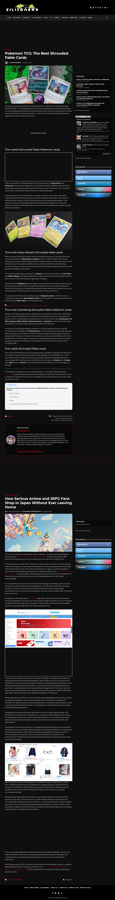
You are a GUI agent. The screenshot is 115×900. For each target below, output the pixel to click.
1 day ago (84, 150)
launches (8, 374)
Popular (88, 116)
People (78, 116)
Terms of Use (74, 887)
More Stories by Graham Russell (30, 452)
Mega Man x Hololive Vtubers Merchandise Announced (91, 131)
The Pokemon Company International (62, 420)
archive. (22, 379)
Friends (11, 400)
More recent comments (82, 158)
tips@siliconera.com (61, 898)
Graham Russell (16, 62)
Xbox (46, 17)
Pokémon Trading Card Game (64, 418)
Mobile (56, 17)
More (90, 17)
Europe (54, 416)
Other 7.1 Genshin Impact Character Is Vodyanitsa (92, 79)
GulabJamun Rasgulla (89, 122)
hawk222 (85, 136)
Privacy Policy (85, 887)
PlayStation (36, 17)
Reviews (65, 17)
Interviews (73, 17)
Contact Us (63, 887)
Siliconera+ (17, 17)
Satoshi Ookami (87, 145)
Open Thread (34, 887)
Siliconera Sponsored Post (32, 511)
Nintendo (26, 17)
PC (51, 17)
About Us (54, 887)
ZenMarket (32, 598)
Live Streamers (14, 397)
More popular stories (82, 110)
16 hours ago (105, 141)
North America (62, 416)
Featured (8, 49)
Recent (83, 116)
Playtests (82, 17)
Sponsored (15, 494)
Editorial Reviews (14, 393)
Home (9, 17)
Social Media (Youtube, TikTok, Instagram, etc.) (23, 404)
